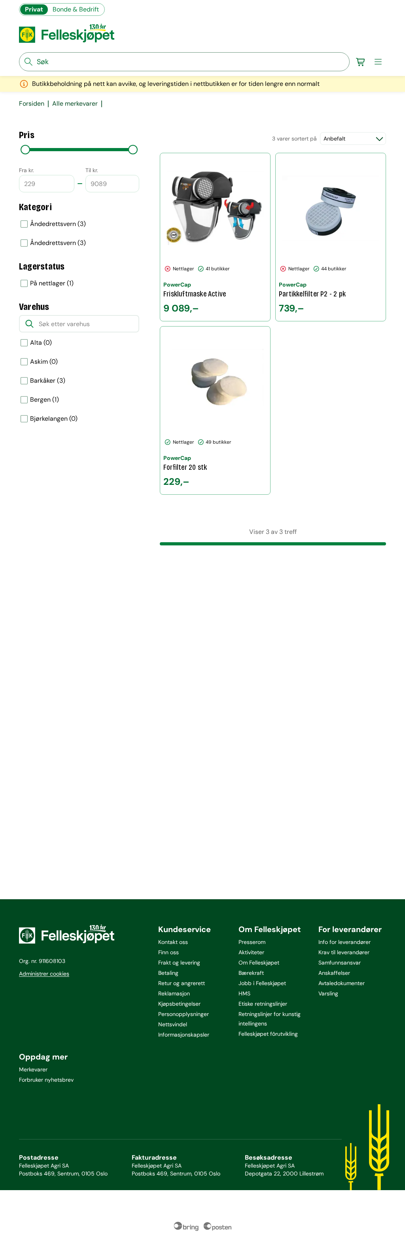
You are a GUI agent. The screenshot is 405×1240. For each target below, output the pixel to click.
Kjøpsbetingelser (179, 1003)
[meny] (378, 62)
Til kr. (91, 170)
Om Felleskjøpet (258, 962)
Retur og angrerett (181, 983)
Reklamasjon (174, 993)
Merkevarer (33, 1069)
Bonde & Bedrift (76, 9)
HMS (244, 993)
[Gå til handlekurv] (361, 62)
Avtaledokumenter (341, 983)
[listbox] (79, 233)
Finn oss (168, 952)
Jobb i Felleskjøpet (262, 983)
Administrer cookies (44, 973)
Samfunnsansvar (339, 962)
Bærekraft (251, 972)
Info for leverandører (344, 942)
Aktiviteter (251, 952)
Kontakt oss (173, 942)
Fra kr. (26, 170)
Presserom (251, 942)
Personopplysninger (183, 1014)
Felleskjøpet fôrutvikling (268, 1033)
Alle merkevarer (75, 104)
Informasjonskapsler (183, 1034)
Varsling (328, 993)
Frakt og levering (179, 962)
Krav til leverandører (343, 952)
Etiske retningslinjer (262, 1003)
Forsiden (31, 104)
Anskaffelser (334, 972)
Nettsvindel (172, 1024)
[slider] (25, 149)
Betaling (168, 972)
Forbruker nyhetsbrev (46, 1079)
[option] (79, 224)
